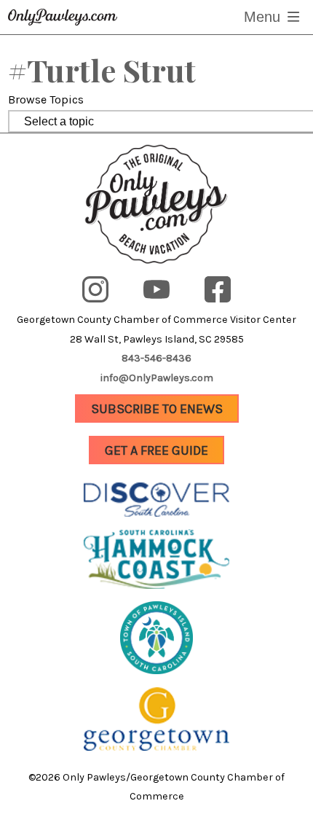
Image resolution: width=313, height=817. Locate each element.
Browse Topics (46, 99)
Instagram (108, 280)
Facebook (229, 280)
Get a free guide (156, 450)
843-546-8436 (156, 358)
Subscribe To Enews (157, 408)
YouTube (162, 280)
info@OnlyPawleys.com (156, 378)
